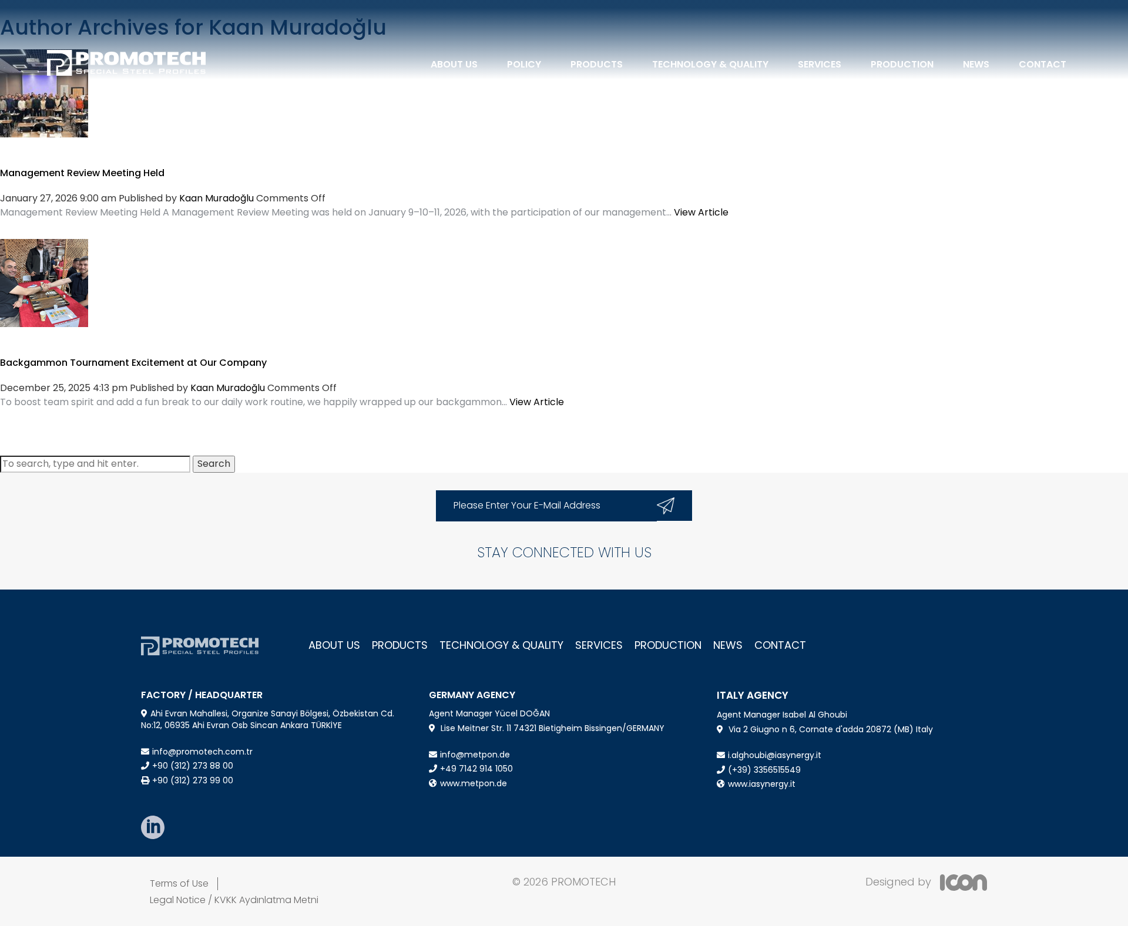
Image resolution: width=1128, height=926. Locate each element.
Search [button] (213, 463)
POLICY (524, 64)
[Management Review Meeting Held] (44, 92)
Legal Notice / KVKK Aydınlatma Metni (234, 900)
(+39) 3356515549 (764, 770)
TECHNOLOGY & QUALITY (710, 64)
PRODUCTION (902, 64)
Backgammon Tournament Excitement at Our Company (133, 362)
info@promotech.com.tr (202, 751)
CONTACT (1042, 64)
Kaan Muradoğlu (216, 198)
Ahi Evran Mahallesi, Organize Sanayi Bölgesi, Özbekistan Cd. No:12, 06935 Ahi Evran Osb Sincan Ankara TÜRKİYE (267, 719)
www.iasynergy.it (761, 784)
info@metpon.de (475, 754)
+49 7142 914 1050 (476, 769)
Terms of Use (179, 883)
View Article (701, 212)
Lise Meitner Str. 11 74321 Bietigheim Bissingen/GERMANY (552, 728)
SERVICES (819, 64)
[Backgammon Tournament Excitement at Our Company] (44, 282)
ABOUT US (454, 64)
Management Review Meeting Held (82, 173)
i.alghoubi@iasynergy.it (774, 755)
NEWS (976, 64)
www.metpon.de (473, 783)
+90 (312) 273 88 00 (192, 766)
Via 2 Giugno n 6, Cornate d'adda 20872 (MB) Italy (830, 729)
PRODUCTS (596, 64)
